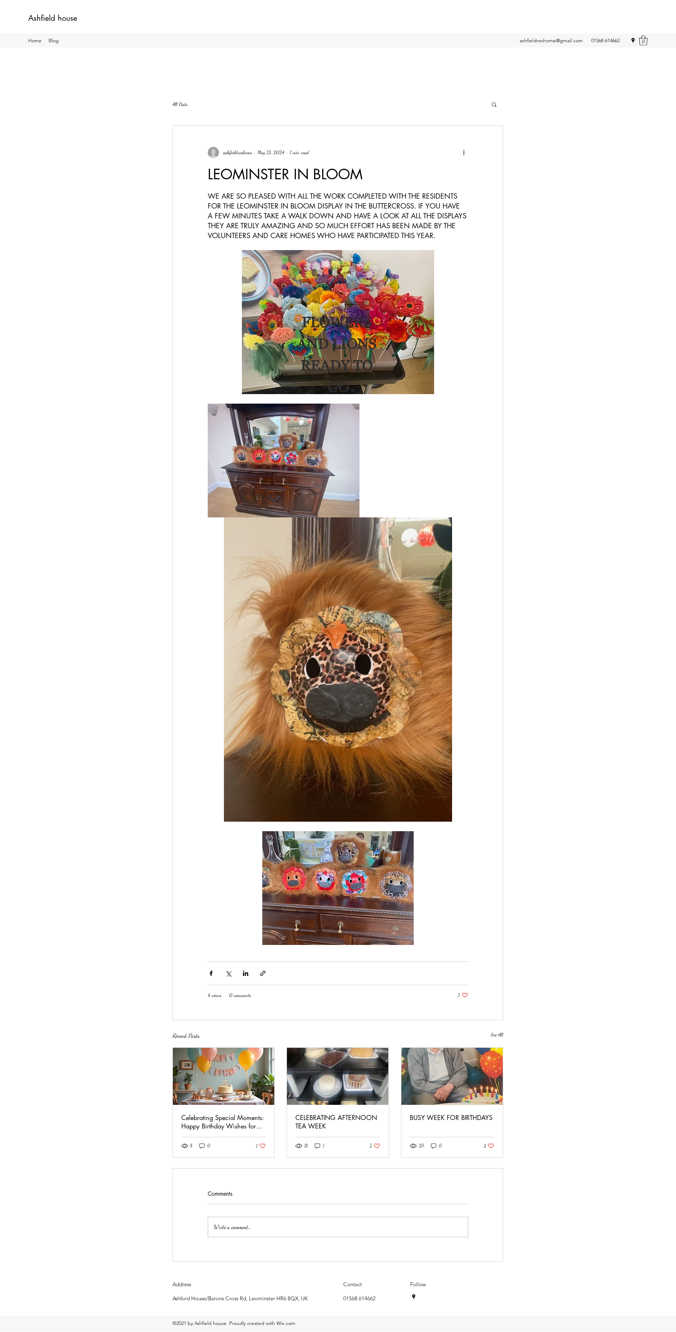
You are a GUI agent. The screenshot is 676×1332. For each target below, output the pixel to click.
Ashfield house (52, 18)
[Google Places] (633, 40)
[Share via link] (262, 973)
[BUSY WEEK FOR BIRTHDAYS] (452, 1076)
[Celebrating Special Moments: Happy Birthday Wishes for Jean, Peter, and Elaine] (223, 1076)
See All (497, 1035)
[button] (643, 40)
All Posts (180, 104)
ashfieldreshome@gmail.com (551, 40)
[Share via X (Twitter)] (228, 973)
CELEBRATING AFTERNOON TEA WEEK (336, 1121)
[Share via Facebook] (211, 973)
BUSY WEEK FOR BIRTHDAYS (451, 1117)
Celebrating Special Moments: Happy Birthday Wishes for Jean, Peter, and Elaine (222, 1121)
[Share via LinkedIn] (245, 973)
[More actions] (464, 152)
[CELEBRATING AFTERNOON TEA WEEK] (337, 1076)
